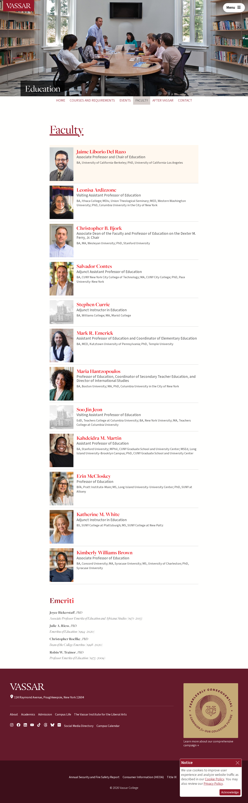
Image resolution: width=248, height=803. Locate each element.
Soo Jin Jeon (89, 409)
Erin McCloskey (94, 476)
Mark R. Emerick (95, 332)
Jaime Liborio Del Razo (101, 151)
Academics (28, 714)
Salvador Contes (94, 266)
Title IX (172, 777)
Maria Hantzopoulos (98, 371)
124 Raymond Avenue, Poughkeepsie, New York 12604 (49, 697)
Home (60, 100)
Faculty (141, 100)
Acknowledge (230, 792)
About (14, 714)
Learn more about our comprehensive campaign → (208, 743)
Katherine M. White (98, 514)
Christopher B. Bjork (99, 228)
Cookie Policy (214, 779)
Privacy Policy (213, 783)
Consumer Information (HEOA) (143, 777)
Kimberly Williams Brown (105, 552)
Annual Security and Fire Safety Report (94, 777)
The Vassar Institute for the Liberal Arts (100, 714)
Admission (45, 714)
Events (125, 100)
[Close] (237, 763)
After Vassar (162, 100)
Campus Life (63, 714)
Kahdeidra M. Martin (99, 438)
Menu (231, 7)
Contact (185, 100)
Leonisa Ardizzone (96, 189)
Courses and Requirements (92, 100)
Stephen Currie (93, 304)
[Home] (18, 5)
